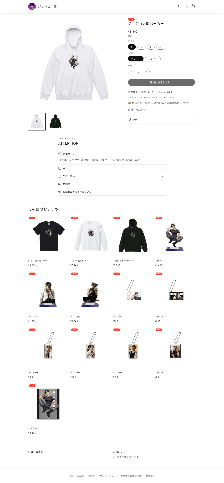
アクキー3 (33, 372)
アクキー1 (118, 316)
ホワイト (135, 58)
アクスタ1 (160, 260)
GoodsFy (117, 451)
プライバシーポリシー (108, 476)
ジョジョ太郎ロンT (79, 260)
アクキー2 (160, 316)
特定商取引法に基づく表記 (131, 476)
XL (160, 46)
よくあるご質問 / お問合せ (126, 457)
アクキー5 (118, 372)
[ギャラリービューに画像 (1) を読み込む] (36, 121)
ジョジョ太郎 (35, 451)
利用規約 (92, 476)
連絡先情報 (150, 476)
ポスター (32, 428)
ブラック (152, 58)
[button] (179, 6)
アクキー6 (160, 372)
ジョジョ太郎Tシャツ (39, 260)
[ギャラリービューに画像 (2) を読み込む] (55, 121)
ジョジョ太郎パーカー (124, 260)
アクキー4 (75, 372)
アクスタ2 (33, 316)
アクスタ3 (75, 316)
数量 (130, 65)
